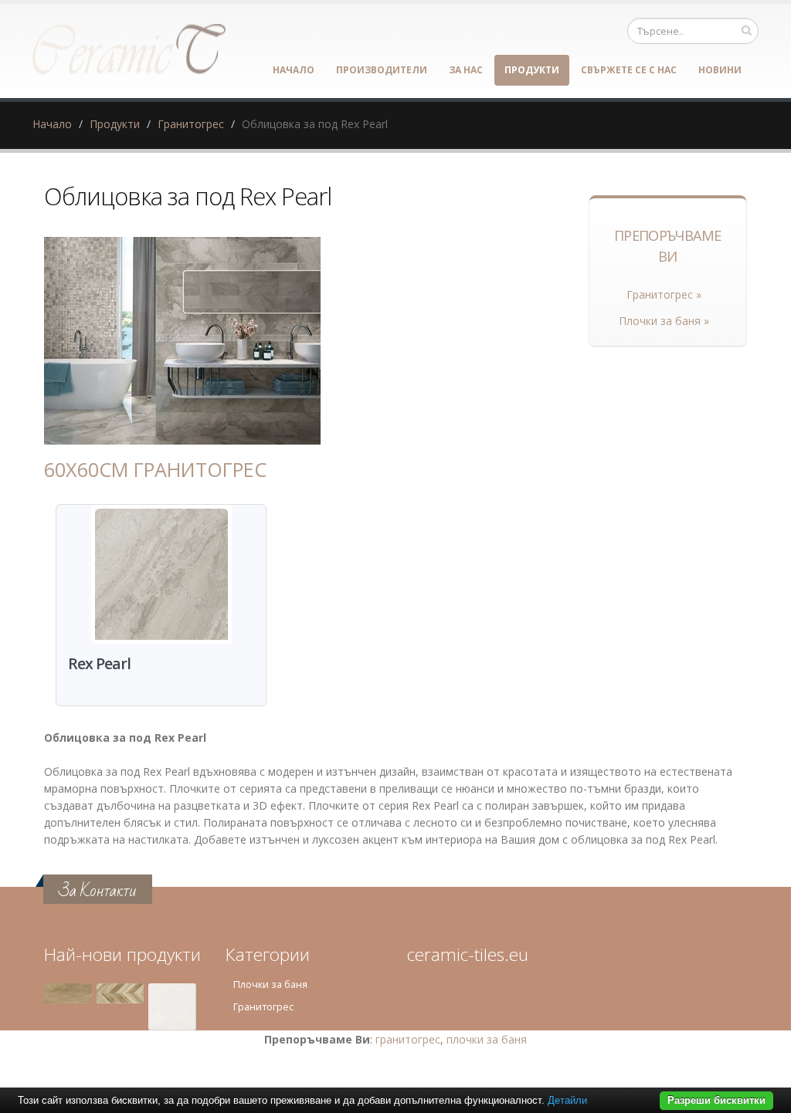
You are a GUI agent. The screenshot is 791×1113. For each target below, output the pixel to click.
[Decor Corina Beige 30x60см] (120, 993)
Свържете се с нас (629, 69)
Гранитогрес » (663, 294)
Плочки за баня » (664, 320)
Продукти (531, 69)
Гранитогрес (191, 124)
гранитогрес (407, 1039)
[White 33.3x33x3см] (172, 1007)
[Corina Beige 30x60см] (68, 993)
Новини (720, 69)
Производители (381, 69)
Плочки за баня (270, 984)
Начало (293, 69)
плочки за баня (486, 1039)
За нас (466, 69)
